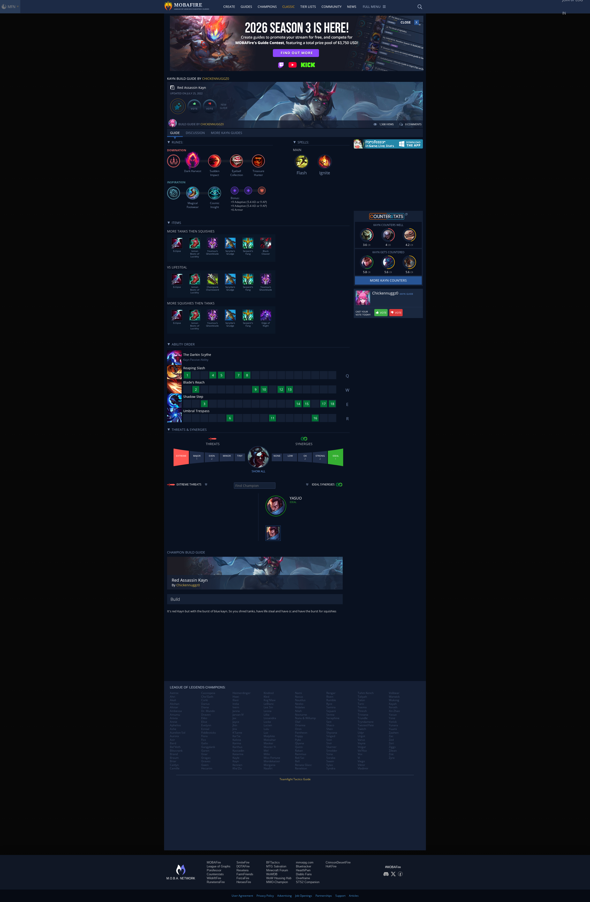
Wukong (394, 700)
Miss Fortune (272, 758)
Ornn (298, 729)
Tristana (363, 715)
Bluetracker (303, 866)
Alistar (174, 707)
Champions (267, 6)
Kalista (237, 740)
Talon (361, 700)
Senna (330, 715)
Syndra (330, 768)
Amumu (175, 715)
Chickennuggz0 (215, 78)
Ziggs (392, 747)
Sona (329, 754)
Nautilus (300, 700)
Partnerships (324, 896)
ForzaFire (242, 878)
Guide (175, 133)
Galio (204, 743)
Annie (173, 722)
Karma (237, 743)
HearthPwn (303, 870)
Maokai (268, 743)
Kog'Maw (269, 700)
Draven (206, 715)
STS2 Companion (307, 882)
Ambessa (176, 711)
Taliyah (362, 697)
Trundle (363, 718)
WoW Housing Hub (278, 878)
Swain (330, 761)
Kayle (236, 758)
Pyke (298, 740)
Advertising (284, 896)
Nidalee (300, 707)
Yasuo (393, 715)
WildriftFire (214, 878)
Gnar (204, 754)
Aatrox (174, 693)
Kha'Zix (237, 768)
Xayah (393, 704)
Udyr (361, 733)
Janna (236, 711)
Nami (298, 693)
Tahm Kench (366, 693)
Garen (205, 751)
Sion (329, 740)
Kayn (236, 761)
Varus (361, 740)
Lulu (266, 729)
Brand (174, 754)
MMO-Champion (277, 882)
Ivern (236, 707)
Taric (361, 704)
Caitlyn (174, 765)
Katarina (238, 754)
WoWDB (271, 874)
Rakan (299, 751)
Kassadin (238, 751)
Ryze (329, 704)
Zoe (391, 754)
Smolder (331, 751)
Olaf (297, 722)
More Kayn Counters (388, 280)
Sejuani (331, 711)
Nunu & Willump (305, 718)
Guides (246, 6)
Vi (359, 758)
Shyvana (331, 733)
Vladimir (363, 768)
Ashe (173, 729)
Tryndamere (366, 722)
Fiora (204, 736)
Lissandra (270, 718)
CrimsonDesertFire (338, 862)
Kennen (237, 765)
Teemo (362, 707)
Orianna (300, 725)
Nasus (299, 697)
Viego (361, 761)
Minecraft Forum (277, 870)
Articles (354, 896)
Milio (267, 754)
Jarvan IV (238, 715)
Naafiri (268, 768)
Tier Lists (308, 6)
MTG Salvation (276, 866)
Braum (174, 758)
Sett (328, 722)
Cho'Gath (207, 697)
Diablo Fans (304, 874)
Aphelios (175, 725)
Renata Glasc (303, 765)
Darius (205, 704)
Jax (234, 718)
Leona (267, 711)
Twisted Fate (366, 725)
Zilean (393, 751)
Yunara (393, 725)
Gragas (206, 758)
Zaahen (393, 733)
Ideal (293, 502)
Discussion (195, 133)
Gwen (205, 765)
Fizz (203, 740)
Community (332, 6)
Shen (329, 729)
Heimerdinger (242, 693)
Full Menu (372, 6)
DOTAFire (243, 866)
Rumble (331, 700)
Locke (267, 722)
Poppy (299, 736)
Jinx (235, 729)
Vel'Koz (362, 751)
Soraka (330, 758)
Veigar (362, 747)
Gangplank (208, 747)
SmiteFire (242, 862)
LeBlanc (269, 704)
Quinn (299, 747)
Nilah (298, 711)
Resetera (242, 870)
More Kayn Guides (226, 133)
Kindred (269, 693)
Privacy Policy (265, 896)
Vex (360, 754)
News (351, 6)
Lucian (268, 725)
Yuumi (393, 729)
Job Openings (303, 896)
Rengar (331, 693)
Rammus (300, 754)
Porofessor (214, 870)
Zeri (391, 743)
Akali (173, 700)
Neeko (299, 704)
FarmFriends (244, 874)
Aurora (174, 736)
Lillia (266, 715)
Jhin (235, 725)
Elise (204, 722)
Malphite (269, 736)
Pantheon (301, 733)
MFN (11, 6)
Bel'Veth (175, 747)
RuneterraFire (216, 882)
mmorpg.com (304, 862)
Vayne (362, 743)
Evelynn (206, 725)
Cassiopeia (208, 693)
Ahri (172, 697)
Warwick (394, 697)
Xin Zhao (394, 711)
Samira (331, 707)
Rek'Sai (299, 758)
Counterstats (215, 874)
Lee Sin (268, 707)
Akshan (174, 704)
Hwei (236, 697)
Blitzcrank (176, 751)
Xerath (393, 707)
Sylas (329, 765)
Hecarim (206, 768)
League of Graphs (218, 866)
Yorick (393, 722)
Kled (266, 697)
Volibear (394, 693)
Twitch (362, 729)
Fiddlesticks (208, 733)
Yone (392, 718)
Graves (205, 761)
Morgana (269, 765)
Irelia (236, 704)
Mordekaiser (272, 761)
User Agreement (242, 896)
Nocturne (301, 715)
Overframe (303, 878)
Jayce (236, 722)
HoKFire (331, 866)
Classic (288, 6)
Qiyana (299, 743)
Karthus (237, 747)
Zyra (392, 758)
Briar (173, 761)
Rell (297, 761)
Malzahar (270, 740)
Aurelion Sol (177, 733)
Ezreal (205, 729)
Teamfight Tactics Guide (295, 779)
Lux (266, 733)
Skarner (331, 747)
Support (340, 896)
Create (229, 6)
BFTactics (273, 862)
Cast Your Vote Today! (363, 313)
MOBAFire (214, 862)
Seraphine (332, 718)
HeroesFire (243, 882)
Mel (266, 751)
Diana (205, 707)
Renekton (301, 768)
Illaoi (236, 700)
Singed (330, 736)
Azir (172, 740)
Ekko (204, 718)
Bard (173, 743)
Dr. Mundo (208, 711)
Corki (204, 700)
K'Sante (237, 733)
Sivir (329, 743)
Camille (175, 768)
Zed (391, 740)
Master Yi (270, 747)
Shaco (330, 725)
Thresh (362, 711)
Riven (329, 697)
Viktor (361, 765)
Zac (391, 736)
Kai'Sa (236, 736)
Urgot (361, 736)
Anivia (174, 718)
